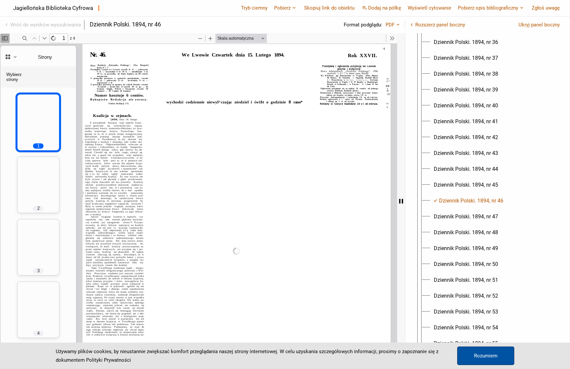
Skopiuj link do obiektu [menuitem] (329, 8)
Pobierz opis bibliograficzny (488, 8)
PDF (390, 25)
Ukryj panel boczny (539, 25)
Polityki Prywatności (108, 360)
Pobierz (282, 8)
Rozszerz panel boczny (440, 25)
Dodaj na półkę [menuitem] (384, 8)
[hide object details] (401, 201)
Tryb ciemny (254, 8)
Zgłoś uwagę (546, 8)
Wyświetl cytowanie (429, 8)
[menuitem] (465, 42)
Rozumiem (485, 356)
